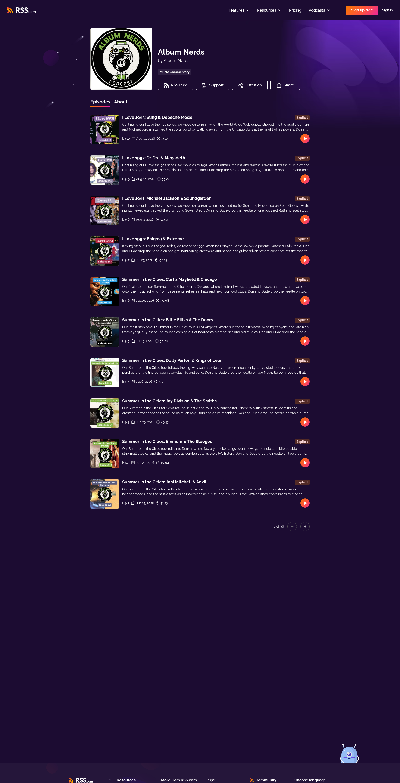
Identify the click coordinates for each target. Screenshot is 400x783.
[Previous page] (292, 526)
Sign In (387, 10)
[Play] (305, 138)
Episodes (100, 102)
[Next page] (305, 526)
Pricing (295, 10)
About (121, 102)
